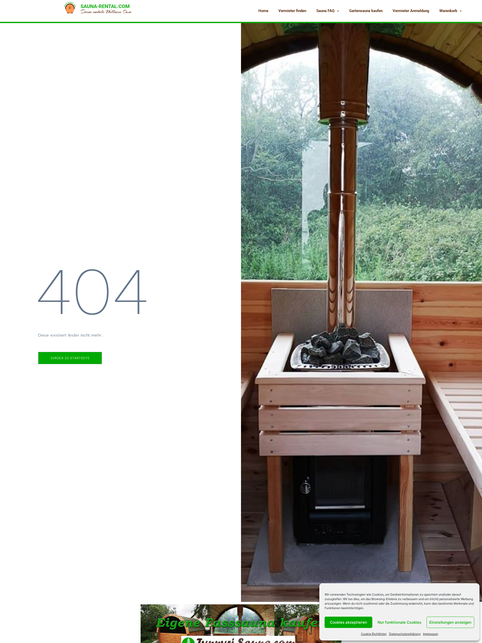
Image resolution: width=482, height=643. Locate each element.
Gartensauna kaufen (366, 11)
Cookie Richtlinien (374, 634)
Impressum (430, 634)
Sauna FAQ (325, 11)
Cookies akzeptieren (348, 622)
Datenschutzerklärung (404, 634)
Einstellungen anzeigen (450, 622)
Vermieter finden (292, 11)
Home (263, 11)
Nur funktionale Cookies (399, 622)
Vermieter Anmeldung (411, 11)
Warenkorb (448, 11)
